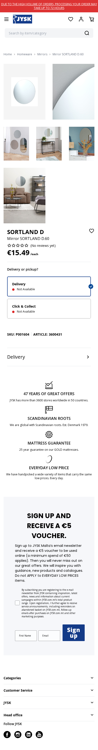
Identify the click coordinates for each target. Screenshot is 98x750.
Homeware (24, 54)
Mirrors (42, 54)
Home (8, 54)
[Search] (86, 33)
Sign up (73, 632)
